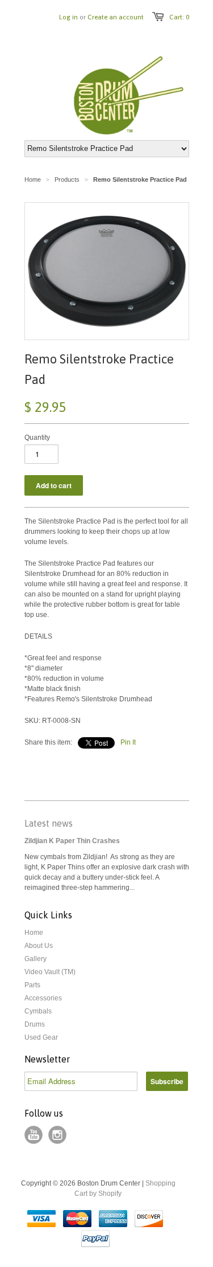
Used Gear (41, 1037)
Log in (68, 17)
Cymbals (38, 1011)
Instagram (57, 1135)
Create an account (115, 17)
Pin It (128, 742)
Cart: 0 (179, 17)
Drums (34, 1024)
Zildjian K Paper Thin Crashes (72, 841)
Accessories (43, 998)
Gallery (35, 959)
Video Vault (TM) (50, 972)
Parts (32, 985)
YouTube (33, 1135)
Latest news (48, 823)
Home (33, 933)
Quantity (37, 438)
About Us (38, 946)
